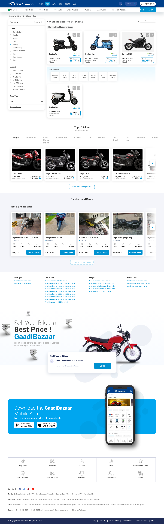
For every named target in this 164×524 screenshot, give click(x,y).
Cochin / (63, 499)
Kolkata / (57, 499)
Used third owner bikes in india (137, 286)
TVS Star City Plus (122, 174)
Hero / (50, 494)
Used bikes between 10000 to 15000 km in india (60, 286)
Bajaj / (64, 494)
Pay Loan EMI (148, 10)
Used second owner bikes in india (138, 283)
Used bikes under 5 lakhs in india (100, 281)
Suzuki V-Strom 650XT (89, 238)
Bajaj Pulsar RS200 (54, 238)
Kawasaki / (75, 494)
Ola (92, 494)
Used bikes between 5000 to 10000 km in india (60, 283)
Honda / (29, 494)
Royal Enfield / (21, 494)
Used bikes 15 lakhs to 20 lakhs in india (102, 289)
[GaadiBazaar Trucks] (54, 3)
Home (11, 16)
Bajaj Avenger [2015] (122, 238)
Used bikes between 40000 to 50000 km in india (60, 299)
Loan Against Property (136, 504)
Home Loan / (95, 504)
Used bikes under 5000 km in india (56, 281)
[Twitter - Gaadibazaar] (25, 489)
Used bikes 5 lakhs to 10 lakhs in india (101, 283)
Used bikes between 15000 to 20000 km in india (60, 289)
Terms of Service (141, 521)
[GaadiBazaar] (20, 3)
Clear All (38, 22)
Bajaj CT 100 (85, 174)
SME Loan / (125, 504)
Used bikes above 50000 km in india (56, 302)
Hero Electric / (57, 494)
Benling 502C (127, 54)
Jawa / (69, 494)
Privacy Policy (114, 521)
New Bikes (17, 16)
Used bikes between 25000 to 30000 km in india (60, 291)
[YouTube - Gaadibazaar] (34, 489)
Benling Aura (90, 54)
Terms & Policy (127, 521)
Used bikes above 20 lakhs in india (100, 291)
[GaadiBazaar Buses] (67, 3)
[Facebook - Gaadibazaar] (21, 489)
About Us (103, 521)
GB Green (13, 10)
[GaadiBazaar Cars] (41, 3)
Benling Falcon (55, 54)
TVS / (34, 494)
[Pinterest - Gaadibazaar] (29, 489)
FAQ (152, 521)
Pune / (86, 499)
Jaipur (98, 499)
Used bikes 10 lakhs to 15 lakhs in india (102, 286)
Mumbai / (42, 499)
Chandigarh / (70, 499)
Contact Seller (34, 252)
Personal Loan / (105, 504)
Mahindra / (87, 494)
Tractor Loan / (86, 504)
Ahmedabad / (79, 499)
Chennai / (19, 499)
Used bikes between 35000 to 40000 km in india (60, 297)
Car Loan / (24, 504)
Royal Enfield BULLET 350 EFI (25, 238)
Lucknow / (92, 499)
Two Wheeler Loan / (35, 504)
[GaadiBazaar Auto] (74, 3)
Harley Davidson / (42, 494)
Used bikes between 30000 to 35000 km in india (60, 294)
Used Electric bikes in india (23, 283)
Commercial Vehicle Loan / (51, 504)
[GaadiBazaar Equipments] (60, 3)
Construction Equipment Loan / (70, 504)
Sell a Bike (58, 10)
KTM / (81, 494)
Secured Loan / (116, 504)
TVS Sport (17, 174)
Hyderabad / (49, 499)
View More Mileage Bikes (81, 187)
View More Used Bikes (82, 262)
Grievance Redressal (79, 510)
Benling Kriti (53, 107)
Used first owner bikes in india (137, 281)
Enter (102, 366)
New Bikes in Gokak (29, 16)
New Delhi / (35, 499)
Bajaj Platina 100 (53, 174)
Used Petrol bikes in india (22, 281)
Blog (94, 521)
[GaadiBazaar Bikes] (47, 3)
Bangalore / (27, 499)
